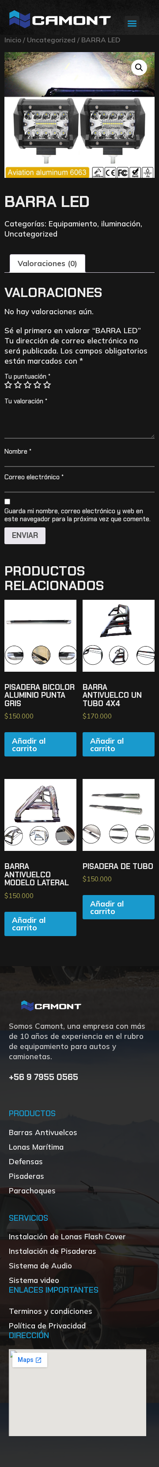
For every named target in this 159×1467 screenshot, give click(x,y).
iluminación (120, 223)
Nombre (17, 451)
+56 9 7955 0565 (44, 1077)
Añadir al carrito (28, 744)
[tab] (47, 263)
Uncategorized (51, 39)
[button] (132, 23)
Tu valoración (25, 401)
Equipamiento (73, 223)
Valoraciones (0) (47, 263)
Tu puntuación (27, 376)
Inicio (12, 39)
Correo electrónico (34, 477)
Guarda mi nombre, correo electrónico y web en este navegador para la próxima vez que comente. (77, 515)
